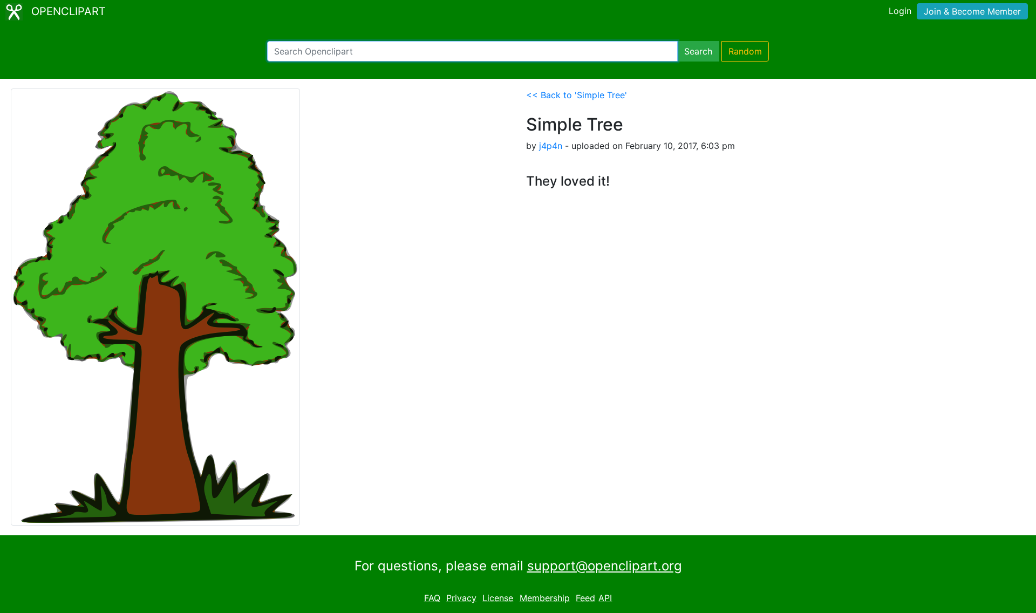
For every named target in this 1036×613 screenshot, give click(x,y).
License (497, 597)
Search (698, 51)
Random (745, 51)
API (605, 597)
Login (900, 10)
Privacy (461, 597)
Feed (585, 597)
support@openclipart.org (604, 566)
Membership (545, 597)
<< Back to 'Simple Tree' (576, 95)
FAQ (432, 597)
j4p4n (550, 145)
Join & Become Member (972, 11)
